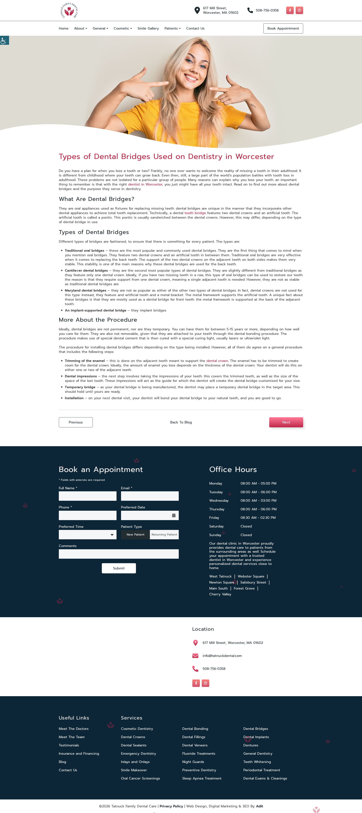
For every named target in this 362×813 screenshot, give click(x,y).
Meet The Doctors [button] (74, 728)
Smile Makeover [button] (134, 770)
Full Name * (68, 488)
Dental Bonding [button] (195, 728)
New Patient (135, 534)
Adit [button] (259, 806)
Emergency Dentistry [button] (138, 753)
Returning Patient (164, 534)
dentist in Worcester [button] (145, 184)
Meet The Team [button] (72, 737)
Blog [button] (62, 762)
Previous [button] (76, 422)
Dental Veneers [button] (195, 745)
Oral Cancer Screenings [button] (140, 778)
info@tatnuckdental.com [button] (222, 655)
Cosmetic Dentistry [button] (137, 728)
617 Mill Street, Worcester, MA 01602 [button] (220, 10)
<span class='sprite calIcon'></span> (174, 515)
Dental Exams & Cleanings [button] (265, 778)
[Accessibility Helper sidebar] (4, 40)
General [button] (99, 28)
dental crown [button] (217, 360)
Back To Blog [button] (181, 422)
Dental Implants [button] (256, 737)
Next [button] (286, 422)
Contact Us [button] (195, 28)
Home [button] (63, 28)
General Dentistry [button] (257, 753)
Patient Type (131, 527)
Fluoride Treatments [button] (198, 753)
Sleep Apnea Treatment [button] (202, 778)
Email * (126, 488)
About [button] (79, 28)
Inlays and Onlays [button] (135, 762)
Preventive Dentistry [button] (199, 770)
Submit (119, 568)
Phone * (65, 507)
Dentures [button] (250, 745)
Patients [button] (171, 28)
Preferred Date (133, 507)
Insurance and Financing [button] (79, 753)
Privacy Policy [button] (171, 806)
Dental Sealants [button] (133, 745)
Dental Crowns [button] (133, 737)
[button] (69, 10)
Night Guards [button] (193, 762)
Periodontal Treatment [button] (261, 770)
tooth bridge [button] (195, 213)
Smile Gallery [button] (148, 28)
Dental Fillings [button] (193, 737)
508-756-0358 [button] (267, 10)
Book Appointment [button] (283, 28)
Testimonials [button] (69, 745)
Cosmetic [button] (121, 28)
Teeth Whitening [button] (257, 762)
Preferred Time (71, 527)
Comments (68, 546)
